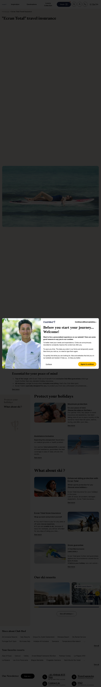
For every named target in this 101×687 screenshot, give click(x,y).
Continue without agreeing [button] (85, 322)
